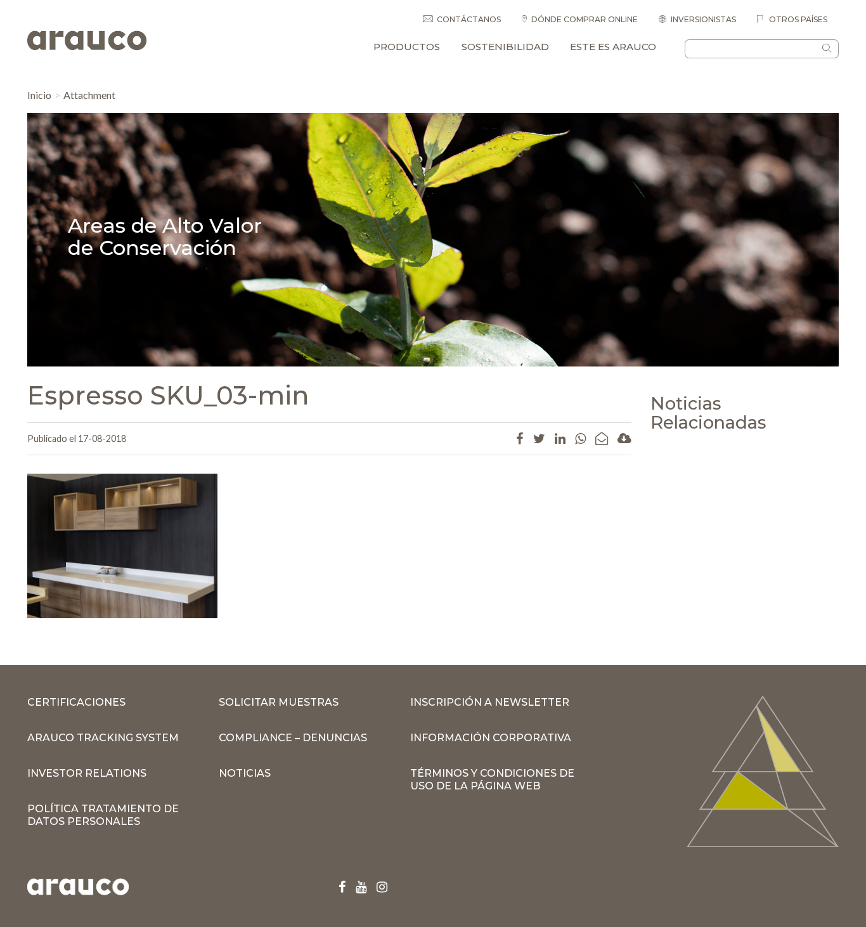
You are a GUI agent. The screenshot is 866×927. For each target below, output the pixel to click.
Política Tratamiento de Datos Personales (103, 815)
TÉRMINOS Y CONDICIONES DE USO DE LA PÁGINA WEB (492, 779)
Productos (406, 47)
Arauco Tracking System (103, 738)
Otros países (797, 19)
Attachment (89, 95)
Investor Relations (86, 773)
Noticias (245, 773)
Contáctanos (469, 19)
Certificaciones (76, 702)
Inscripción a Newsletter (489, 702)
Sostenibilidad (505, 47)
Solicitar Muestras (279, 702)
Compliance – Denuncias (293, 738)
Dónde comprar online (584, 19)
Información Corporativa (490, 738)
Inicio (39, 95)
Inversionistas (703, 19)
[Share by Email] (601, 438)
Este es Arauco (613, 47)
